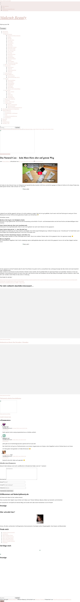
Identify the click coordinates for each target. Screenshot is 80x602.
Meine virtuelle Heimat (8, 541)
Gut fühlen (8, 66)
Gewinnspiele (11, 76)
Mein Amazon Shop (7, 535)
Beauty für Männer (10, 99)
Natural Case (59, 279)
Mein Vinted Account (8, 536)
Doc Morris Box (11, 50)
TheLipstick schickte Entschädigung (10, 398)
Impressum (5, 10)
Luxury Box (11, 51)
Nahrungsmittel (12, 70)
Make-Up (10, 94)
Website (2, 488)
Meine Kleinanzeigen (8, 539)
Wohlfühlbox (11, 57)
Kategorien (5, 32)
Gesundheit (11, 67)
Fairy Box (10, 41)
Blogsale (4, 119)
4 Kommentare (39, 161)
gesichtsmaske (13, 279)
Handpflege (11, 84)
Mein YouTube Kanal (7, 538)
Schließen (3, 28)
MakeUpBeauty (9, 74)
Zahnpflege (11, 87)
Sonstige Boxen (12, 58)
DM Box (10, 38)
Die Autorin (5, 6)
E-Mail (2, 485)
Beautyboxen (8, 34)
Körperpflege (11, 83)
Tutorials (7, 100)
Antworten (5, 429)
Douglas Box (11, 40)
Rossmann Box (11, 54)
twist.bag (10, 55)
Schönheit (7, 90)
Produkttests (5, 122)
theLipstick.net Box (13, 63)
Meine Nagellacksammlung (15, 107)
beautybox (3, 279)
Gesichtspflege (11, 80)
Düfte (9, 93)
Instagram (5, 534)
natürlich (65, 279)
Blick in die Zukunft (10, 64)
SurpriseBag (11, 61)
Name (2, 482)
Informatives (8, 73)
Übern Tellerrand (9, 101)
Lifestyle (10, 68)
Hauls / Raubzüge (12, 104)
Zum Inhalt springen (5, 0)
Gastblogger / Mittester (11, 113)
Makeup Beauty (13, 17)
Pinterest (4, 542)
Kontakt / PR (5, 123)
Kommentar (3, 479)
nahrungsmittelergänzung (44, 279)
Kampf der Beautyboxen (14, 35)
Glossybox (10, 45)
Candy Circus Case (5, 417)
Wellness (10, 71)
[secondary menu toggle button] (0, 2)
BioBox (9, 37)
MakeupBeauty (6, 161)
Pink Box (10, 53)
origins (69, 279)
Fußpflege (10, 86)
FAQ (3, 7)
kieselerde (19, 279)
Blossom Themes (39, 599)
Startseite (5, 31)
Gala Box (10, 44)
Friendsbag (10, 43)
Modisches (10, 96)
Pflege (6, 78)
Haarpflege (10, 81)
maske (30, 279)
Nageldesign (11, 97)
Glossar (4, 120)
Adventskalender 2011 (14, 77)
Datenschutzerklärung (8, 9)
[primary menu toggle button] (0, 27)
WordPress (56, 599)
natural (54, 279)
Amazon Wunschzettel (8, 532)
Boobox (9, 60)
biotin (7, 279)
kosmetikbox (25, 279)
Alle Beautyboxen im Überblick (10, 109)
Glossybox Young (12, 47)
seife (76, 279)
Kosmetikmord (11, 106)
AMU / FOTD (11, 91)
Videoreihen (8, 103)
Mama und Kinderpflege (14, 89)
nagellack (34, 279)
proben (73, 279)
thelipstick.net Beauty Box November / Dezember (14, 342)
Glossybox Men (11, 48)
